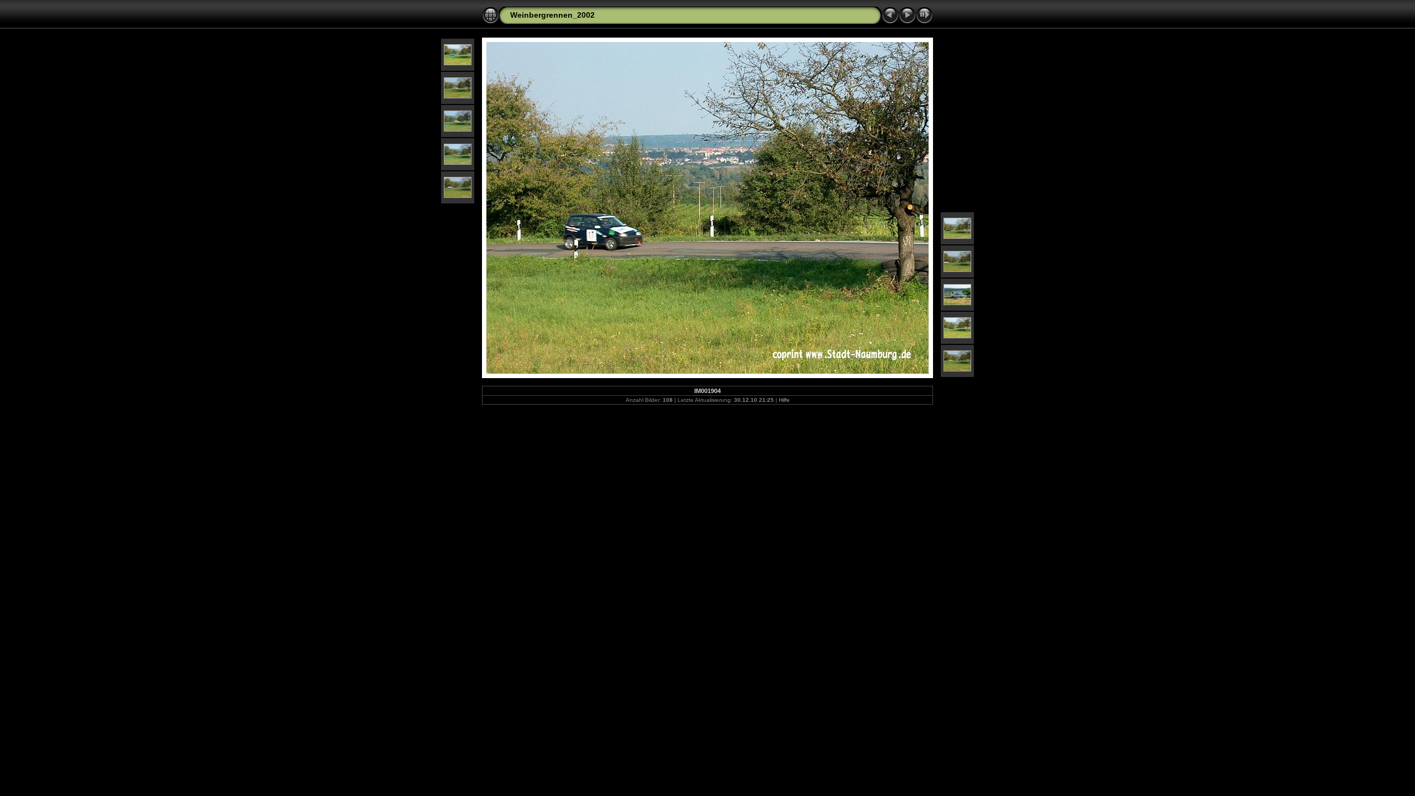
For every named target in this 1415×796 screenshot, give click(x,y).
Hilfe (784, 400)
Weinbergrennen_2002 (552, 15)
